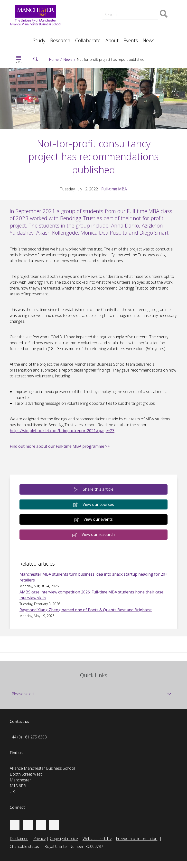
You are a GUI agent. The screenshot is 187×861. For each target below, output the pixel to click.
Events (130, 40)
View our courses (98, 504)
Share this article (98, 489)
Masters (77, 21)
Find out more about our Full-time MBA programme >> (60, 446)
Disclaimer (19, 838)
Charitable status (24, 846)
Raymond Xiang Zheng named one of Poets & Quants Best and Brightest (85, 609)
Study (39, 40)
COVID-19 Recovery (87, 27)
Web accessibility (97, 838)
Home (54, 59)
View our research (98, 534)
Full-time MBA (114, 189)
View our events (98, 519)
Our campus (25, 38)
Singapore (23, 32)
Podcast (77, 4)
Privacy (39, 838)
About (112, 40)
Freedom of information (136, 838)
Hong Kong (24, 38)
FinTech (133, 27)
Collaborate (88, 40)
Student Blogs (27, 32)
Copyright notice (64, 838)
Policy (20, 32)
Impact (76, 10)
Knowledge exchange (88, 15)
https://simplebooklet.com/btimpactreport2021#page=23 (62, 430)
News (148, 40)
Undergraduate (139, 21)
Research (60, 40)
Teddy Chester (82, 10)
